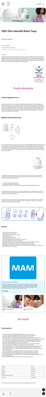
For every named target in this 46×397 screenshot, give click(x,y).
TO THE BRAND (5, 290)
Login (40, 3)
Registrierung (38, 4)
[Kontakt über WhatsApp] (43, 393)
